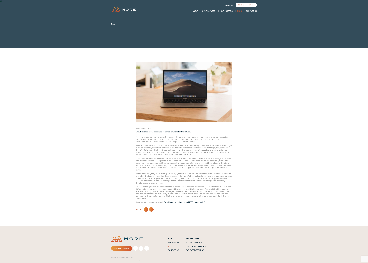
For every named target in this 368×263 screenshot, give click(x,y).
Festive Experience (194, 242)
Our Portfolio (227, 11)
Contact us (251, 11)
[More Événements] (124, 9)
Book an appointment (246, 5)
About (195, 11)
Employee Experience (195, 250)
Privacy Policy (129, 257)
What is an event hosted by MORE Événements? (184, 202)
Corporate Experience (196, 246)
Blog (239, 11)
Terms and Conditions (118, 257)
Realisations (173, 242)
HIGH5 (142, 260)
